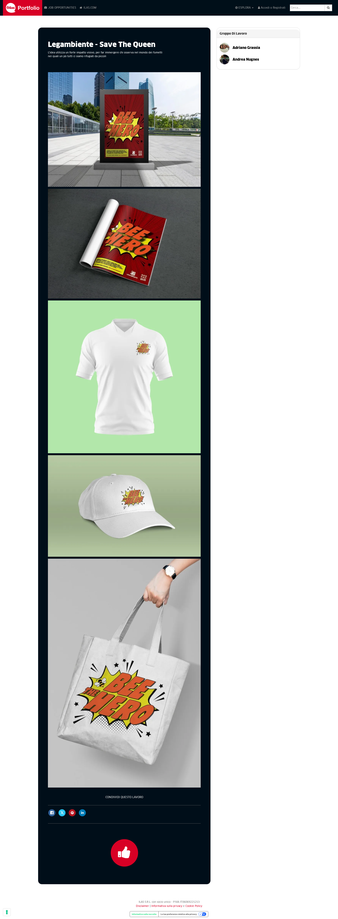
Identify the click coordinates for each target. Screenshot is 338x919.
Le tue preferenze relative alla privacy (179, 914)
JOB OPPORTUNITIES (61, 7)
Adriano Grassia (244, 48)
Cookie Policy (193, 906)
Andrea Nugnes (244, 59)
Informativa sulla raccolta (144, 914)
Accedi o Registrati (272, 7)
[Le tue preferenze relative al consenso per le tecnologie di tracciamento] (7, 912)
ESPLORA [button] (245, 7)
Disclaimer (142, 906)
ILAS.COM (89, 7)
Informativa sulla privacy (167, 906)
